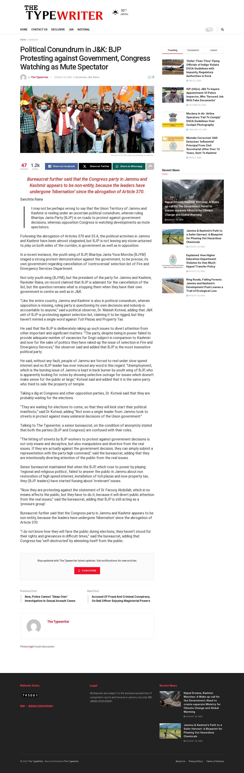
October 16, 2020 (63, 77)
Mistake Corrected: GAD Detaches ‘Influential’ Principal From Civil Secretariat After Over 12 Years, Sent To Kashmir (203, 145)
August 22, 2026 (196, 271)
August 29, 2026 (174, 220)
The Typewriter (39, 77)
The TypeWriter (35, 761)
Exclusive (58, 29)
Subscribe (89, 570)
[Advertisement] (122, 657)
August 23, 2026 (196, 247)
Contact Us (39, 29)
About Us (180, 761)
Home (23, 29)
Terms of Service (215, 761)
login (31, 646)
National (84, 29)
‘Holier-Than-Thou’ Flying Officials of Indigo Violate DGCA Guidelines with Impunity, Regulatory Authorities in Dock (203, 68)
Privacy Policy (196, 761)
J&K (71, 29)
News (96, 77)
